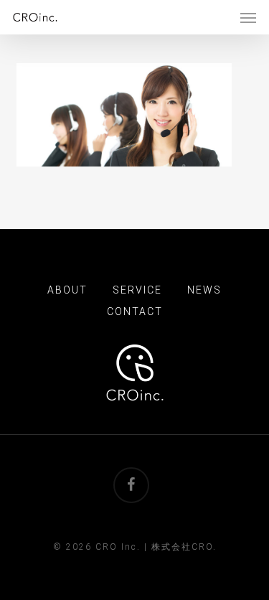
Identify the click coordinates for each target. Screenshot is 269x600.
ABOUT (67, 290)
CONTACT (135, 311)
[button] (248, 17)
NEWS (204, 290)
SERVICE (137, 290)
